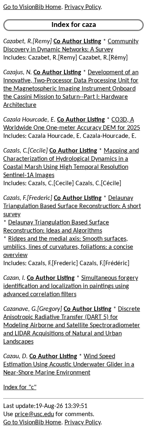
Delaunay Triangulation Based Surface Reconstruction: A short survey (72, 206)
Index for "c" (19, 387)
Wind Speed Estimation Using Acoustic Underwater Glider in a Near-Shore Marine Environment (68, 364)
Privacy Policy (82, 7)
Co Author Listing (77, 41)
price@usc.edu (34, 414)
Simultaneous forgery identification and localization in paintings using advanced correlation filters (70, 286)
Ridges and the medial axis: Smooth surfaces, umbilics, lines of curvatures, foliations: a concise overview (68, 247)
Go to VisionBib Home (32, 7)
